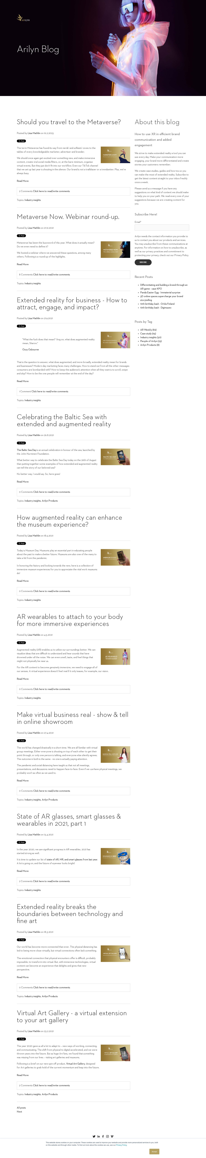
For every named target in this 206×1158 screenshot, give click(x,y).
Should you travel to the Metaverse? (69, 122)
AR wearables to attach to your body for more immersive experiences (70, 620)
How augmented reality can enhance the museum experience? (69, 521)
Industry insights (33, 200)
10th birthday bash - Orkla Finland (157, 304)
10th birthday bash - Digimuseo (155, 307)
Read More (23, 181)
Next (19, 1111)
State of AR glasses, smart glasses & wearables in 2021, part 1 (69, 820)
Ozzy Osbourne (30, 349)
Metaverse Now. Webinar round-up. (68, 216)
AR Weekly (148, 330)
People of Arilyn (151, 341)
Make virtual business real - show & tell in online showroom (73, 718)
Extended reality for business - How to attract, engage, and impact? (72, 304)
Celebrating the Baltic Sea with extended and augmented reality (64, 421)
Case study (148, 333)
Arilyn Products (50, 501)
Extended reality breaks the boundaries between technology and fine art (70, 914)
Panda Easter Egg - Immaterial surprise (160, 292)
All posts (21, 1108)
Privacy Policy (121, 1145)
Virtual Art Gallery (75, 1064)
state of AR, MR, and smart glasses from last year (72, 859)
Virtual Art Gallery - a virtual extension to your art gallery (72, 1017)
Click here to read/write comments (51, 191)
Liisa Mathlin (34, 133)
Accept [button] (154, 1151)
